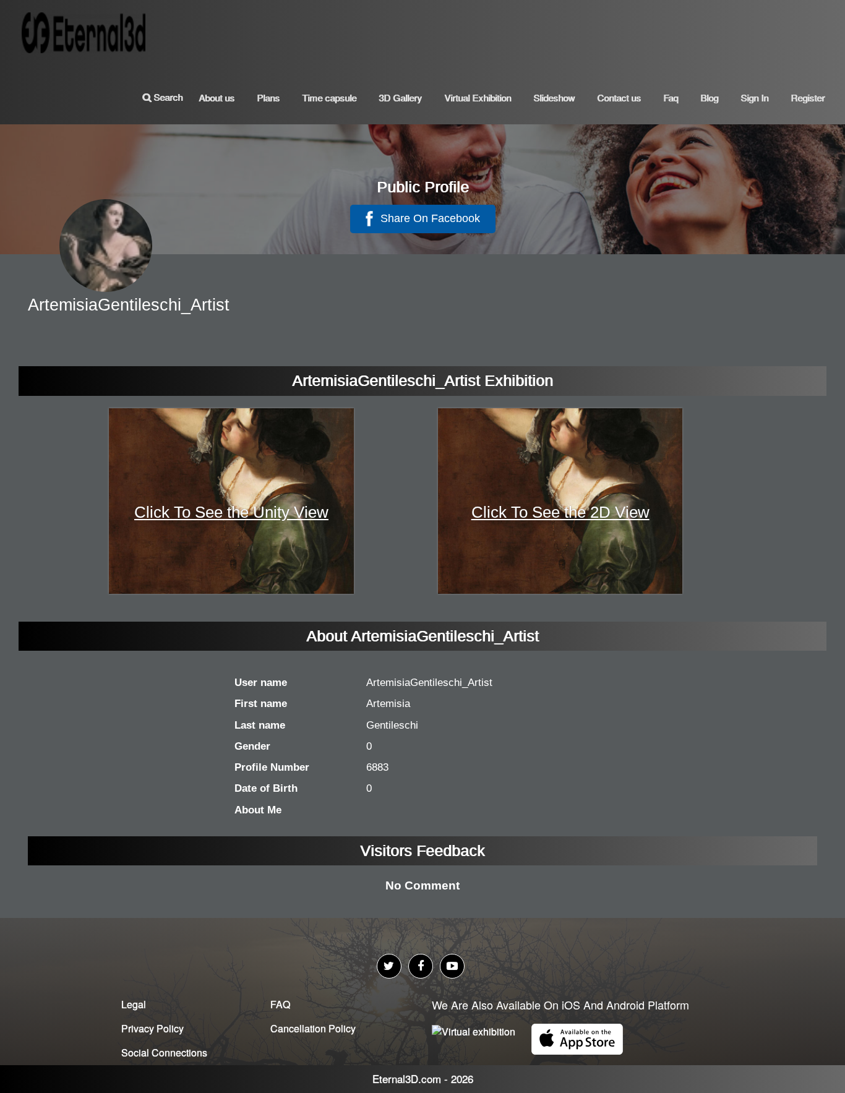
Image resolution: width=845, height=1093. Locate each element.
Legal (133, 1004)
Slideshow (554, 98)
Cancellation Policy (313, 1028)
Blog (709, 98)
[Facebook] (420, 966)
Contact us (619, 98)
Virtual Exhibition (477, 98)
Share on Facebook (428, 218)
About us (216, 98)
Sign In (754, 98)
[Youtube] (452, 966)
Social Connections (164, 1052)
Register (808, 98)
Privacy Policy (152, 1028)
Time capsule (329, 98)
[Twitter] (389, 966)
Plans (268, 98)
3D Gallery (400, 98)
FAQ (280, 1004)
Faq (670, 98)
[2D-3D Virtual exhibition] (86, 28)
